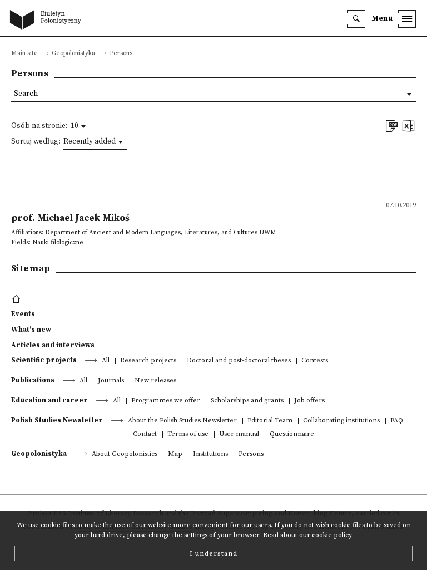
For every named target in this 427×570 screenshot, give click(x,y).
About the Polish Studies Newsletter (182, 421)
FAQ (396, 421)
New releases (155, 381)
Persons (251, 454)
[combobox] (80, 126)
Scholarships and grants (247, 401)
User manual (239, 434)
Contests (314, 361)
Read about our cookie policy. (308, 535)
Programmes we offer (165, 401)
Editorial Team (269, 421)
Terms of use (187, 434)
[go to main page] (48, 21)
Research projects (148, 361)
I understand (213, 553)
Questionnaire (292, 434)
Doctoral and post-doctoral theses (239, 361)
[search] (356, 19)
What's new (31, 329)
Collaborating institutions (341, 421)
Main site (24, 53)
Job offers (309, 401)
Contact (145, 434)
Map (175, 454)
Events (23, 313)
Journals (111, 381)
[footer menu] (17, 299)
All (106, 361)
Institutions (210, 454)
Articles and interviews (53, 345)
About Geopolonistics (124, 454)
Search (26, 94)
